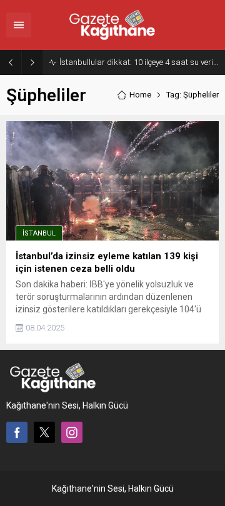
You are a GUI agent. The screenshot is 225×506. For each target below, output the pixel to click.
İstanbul (39, 233)
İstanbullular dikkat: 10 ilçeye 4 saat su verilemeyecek (139, 62)
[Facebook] (17, 432)
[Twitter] (44, 432)
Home (140, 94)
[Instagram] (71, 432)
